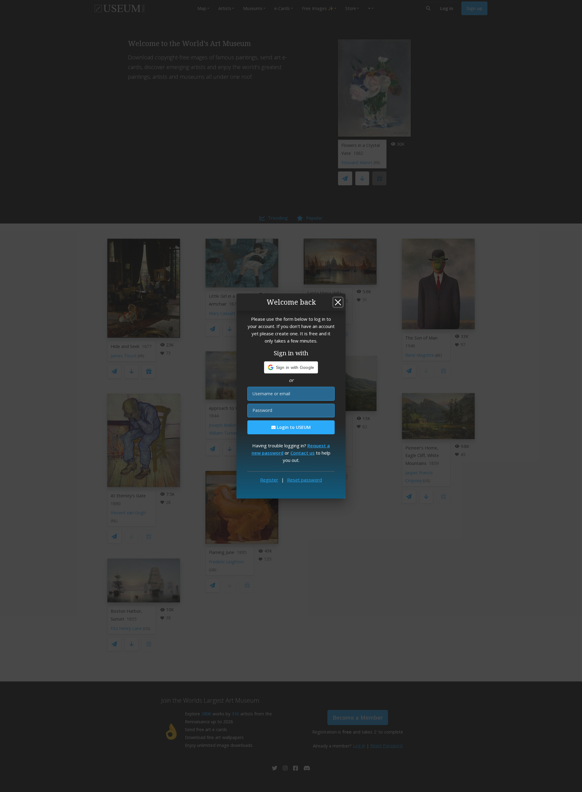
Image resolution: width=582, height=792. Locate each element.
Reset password (304, 480)
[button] (291, 367)
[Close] (338, 302)
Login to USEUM (293, 427)
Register (269, 480)
